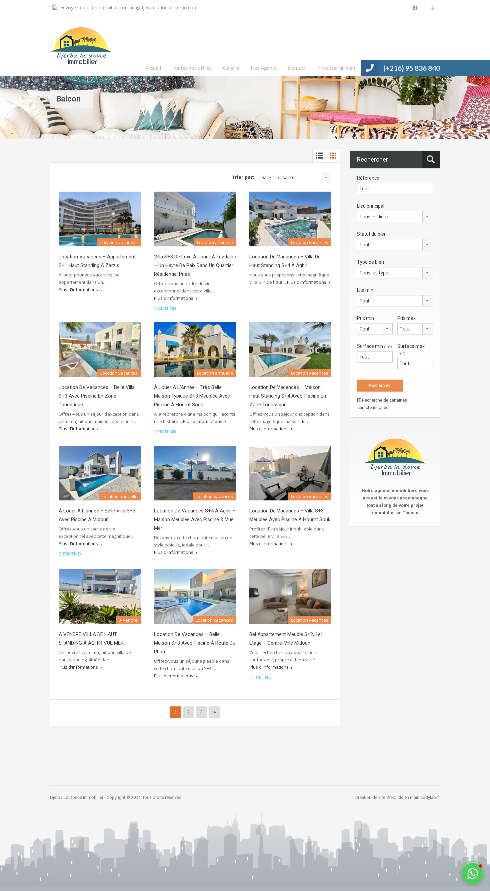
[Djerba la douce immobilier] (81, 51)
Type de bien (370, 262)
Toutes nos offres (192, 68)
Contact (297, 68)
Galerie (231, 68)
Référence (368, 178)
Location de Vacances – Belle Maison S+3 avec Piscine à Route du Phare (194, 643)
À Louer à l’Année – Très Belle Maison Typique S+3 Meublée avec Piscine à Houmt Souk (192, 396)
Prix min (365, 318)
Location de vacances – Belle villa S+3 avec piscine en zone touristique (97, 396)
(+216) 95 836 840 (411, 68)
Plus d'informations (79, 289)
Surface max (411, 350)
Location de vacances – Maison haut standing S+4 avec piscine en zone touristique (287, 396)
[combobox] (294, 177)
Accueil (153, 68)
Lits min (365, 290)
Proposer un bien (336, 68)
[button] (472, 873)
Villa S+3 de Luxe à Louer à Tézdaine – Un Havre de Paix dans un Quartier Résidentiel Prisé (195, 265)
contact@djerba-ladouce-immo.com (159, 7)
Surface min (374, 346)
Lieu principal (370, 206)
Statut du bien (372, 234)
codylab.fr (430, 797)
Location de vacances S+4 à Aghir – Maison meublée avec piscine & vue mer (194, 519)
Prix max (406, 318)
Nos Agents (264, 68)
